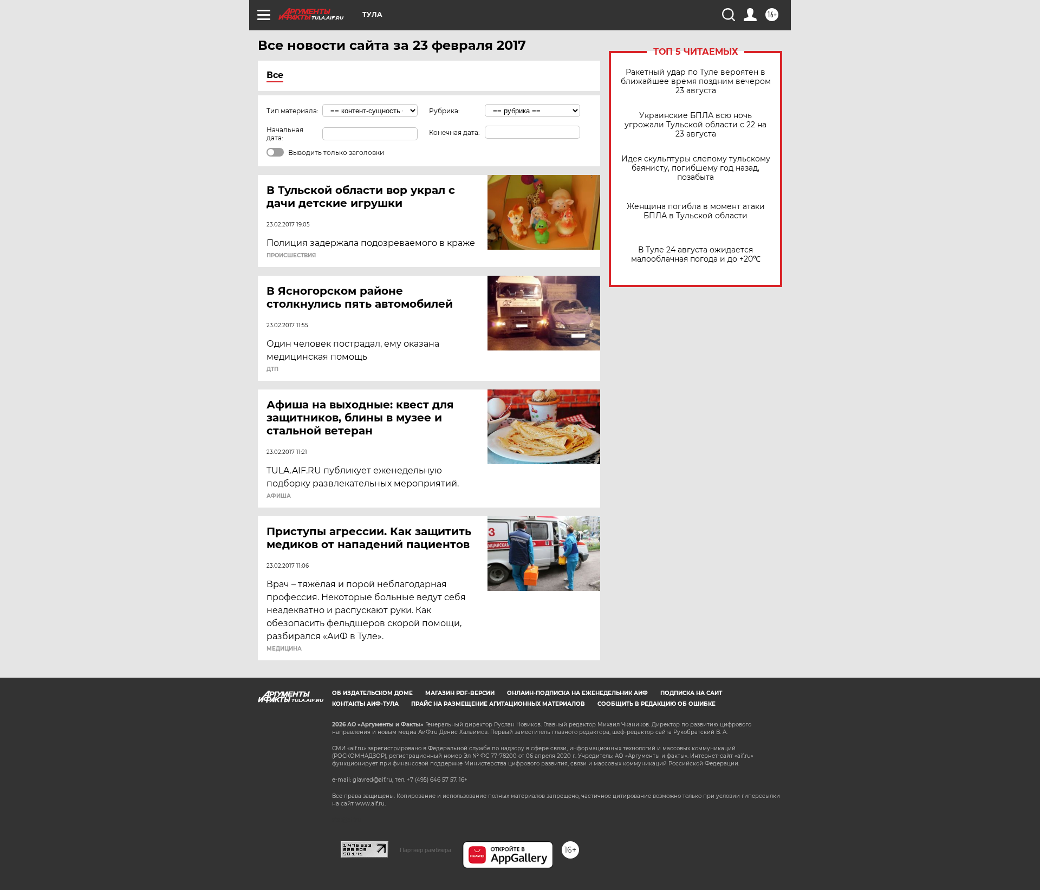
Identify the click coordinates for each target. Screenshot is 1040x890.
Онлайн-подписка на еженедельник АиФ (577, 693)
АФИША (278, 496)
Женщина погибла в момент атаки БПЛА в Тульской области (696, 211)
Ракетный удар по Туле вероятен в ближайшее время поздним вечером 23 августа (696, 81)
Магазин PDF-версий (460, 693)
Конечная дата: (454, 132)
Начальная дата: (284, 134)
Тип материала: (292, 111)
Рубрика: (444, 111)
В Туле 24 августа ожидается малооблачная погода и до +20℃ (695, 254)
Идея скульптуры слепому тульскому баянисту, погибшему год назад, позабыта (695, 168)
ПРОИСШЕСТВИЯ (291, 255)
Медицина (284, 649)
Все (274, 75)
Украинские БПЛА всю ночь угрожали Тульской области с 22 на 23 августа (695, 125)
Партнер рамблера (425, 850)
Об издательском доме (372, 693)
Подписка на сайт (691, 693)
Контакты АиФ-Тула (365, 703)
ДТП (272, 369)
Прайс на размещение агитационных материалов (498, 703)
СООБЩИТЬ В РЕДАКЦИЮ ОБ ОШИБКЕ (656, 703)
